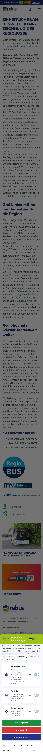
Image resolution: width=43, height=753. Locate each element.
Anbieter (21, 745)
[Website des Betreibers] (6, 639)
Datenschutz (30, 745)
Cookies (14, 745)
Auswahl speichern (21, 737)
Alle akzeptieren (21, 723)
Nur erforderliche (21, 730)
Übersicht (6, 745)
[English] (33, 639)
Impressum (6, 750)
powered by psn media (33, 750)
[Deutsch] (30, 639)
